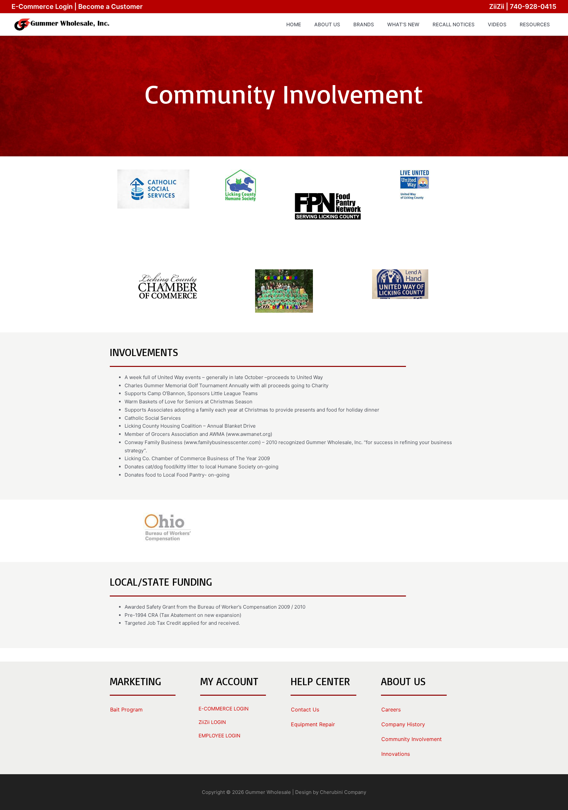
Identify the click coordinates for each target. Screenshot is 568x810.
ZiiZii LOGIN (212, 722)
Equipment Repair (313, 724)
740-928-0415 (533, 7)
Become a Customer (110, 7)
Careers (391, 709)
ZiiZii (496, 7)
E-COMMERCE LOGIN (223, 709)
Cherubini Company (343, 792)
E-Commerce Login (42, 7)
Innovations (395, 754)
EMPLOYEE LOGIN (219, 735)
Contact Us (305, 709)
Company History (403, 724)
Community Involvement (411, 739)
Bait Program (126, 709)
